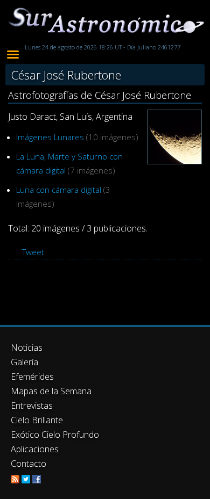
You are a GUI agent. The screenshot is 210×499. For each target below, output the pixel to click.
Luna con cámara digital (58, 189)
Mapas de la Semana (51, 391)
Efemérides (32, 376)
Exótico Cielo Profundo (55, 434)
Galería (24, 362)
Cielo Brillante (37, 420)
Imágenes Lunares (50, 137)
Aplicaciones (35, 449)
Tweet (33, 252)
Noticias (27, 347)
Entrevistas (32, 405)
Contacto (28, 463)
